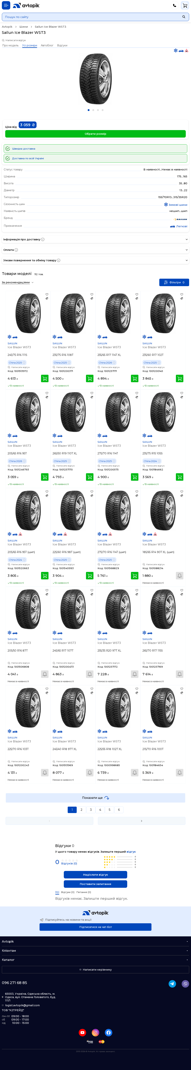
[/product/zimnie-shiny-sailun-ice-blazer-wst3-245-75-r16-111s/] (28, 313)
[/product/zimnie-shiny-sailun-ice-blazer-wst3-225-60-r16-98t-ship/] (73, 510)
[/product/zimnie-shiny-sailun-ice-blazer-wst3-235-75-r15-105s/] (163, 412)
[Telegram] (172, 984)
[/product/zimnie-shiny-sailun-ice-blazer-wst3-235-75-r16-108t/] (73, 313)
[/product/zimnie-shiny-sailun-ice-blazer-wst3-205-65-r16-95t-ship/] (28, 510)
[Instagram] (95, 1032)
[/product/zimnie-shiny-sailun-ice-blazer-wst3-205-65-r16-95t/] (28, 412)
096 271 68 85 (14, 982)
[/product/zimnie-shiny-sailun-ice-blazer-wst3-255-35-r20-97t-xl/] (118, 609)
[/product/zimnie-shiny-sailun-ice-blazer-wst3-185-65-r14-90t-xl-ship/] (163, 510)
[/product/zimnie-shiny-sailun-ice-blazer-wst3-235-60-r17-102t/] (163, 313)
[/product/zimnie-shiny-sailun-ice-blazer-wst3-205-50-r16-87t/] (28, 609)
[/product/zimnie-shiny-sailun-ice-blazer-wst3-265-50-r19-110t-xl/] (73, 412)
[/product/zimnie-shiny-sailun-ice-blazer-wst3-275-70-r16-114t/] (118, 412)
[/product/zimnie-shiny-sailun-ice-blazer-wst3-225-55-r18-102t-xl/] (118, 707)
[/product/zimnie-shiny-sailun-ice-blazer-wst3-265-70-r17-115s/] (163, 609)
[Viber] (185, 984)
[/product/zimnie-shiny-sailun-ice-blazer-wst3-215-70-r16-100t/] (163, 707)
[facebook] (108, 1032)
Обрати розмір (95, 134)
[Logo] (26, 5)
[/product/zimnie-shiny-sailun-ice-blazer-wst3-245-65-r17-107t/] (73, 609)
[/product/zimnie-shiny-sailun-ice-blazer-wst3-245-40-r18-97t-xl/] (73, 707)
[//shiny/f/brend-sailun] (180, 219)
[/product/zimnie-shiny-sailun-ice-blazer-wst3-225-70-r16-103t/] (28, 707)
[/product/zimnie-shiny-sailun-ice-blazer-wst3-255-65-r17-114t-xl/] (118, 313)
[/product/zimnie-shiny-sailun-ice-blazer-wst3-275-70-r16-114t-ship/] (118, 510)
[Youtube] (82, 1032)
